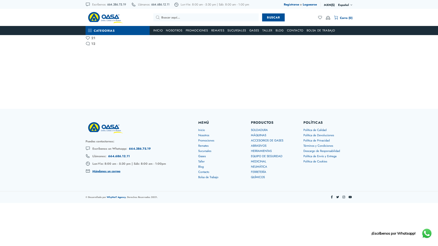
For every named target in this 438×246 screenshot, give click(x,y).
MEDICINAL (258, 161)
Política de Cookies (315, 161)
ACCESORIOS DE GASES (267, 140)
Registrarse (291, 4)
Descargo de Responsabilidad (321, 151)
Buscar (273, 17)
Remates (203, 146)
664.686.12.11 (160, 4)
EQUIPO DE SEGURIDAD (266, 156)
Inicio (201, 130)
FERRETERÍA (258, 172)
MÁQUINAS (258, 135)
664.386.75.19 (116, 4)
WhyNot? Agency (116, 197)
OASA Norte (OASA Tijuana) (105, 17)
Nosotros (203, 135)
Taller (201, 161)
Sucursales (204, 151)
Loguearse (310, 4)
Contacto (203, 172)
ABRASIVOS (258, 146)
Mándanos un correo (106, 171)
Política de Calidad (314, 130)
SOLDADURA (259, 130)
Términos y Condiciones (318, 146)
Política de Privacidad (316, 140)
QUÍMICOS (258, 177)
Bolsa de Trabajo (208, 177)
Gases (202, 156)
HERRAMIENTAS (261, 151)
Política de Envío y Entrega (319, 156)
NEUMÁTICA (259, 167)
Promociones (206, 140)
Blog (201, 167)
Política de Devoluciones (318, 135)
